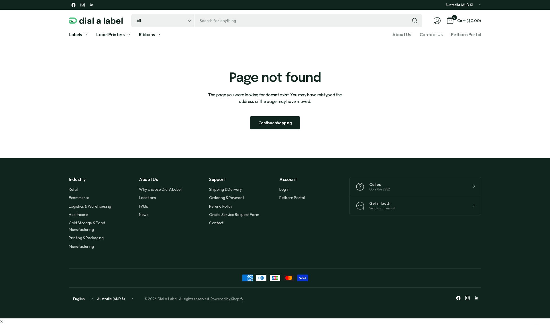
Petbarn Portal (466, 34)
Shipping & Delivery (225, 189)
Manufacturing (81, 246)
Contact (216, 222)
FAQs (143, 206)
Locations (147, 197)
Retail (73, 189)
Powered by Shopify (227, 298)
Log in (284, 189)
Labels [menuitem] (75, 34)
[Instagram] (82, 4)
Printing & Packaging (86, 237)
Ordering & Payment (226, 197)
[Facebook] (73, 4)
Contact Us (431, 34)
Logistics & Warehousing (90, 206)
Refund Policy (220, 206)
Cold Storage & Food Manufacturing (87, 226)
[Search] (415, 20)
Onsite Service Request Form (234, 214)
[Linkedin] (91, 4)
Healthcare (78, 214)
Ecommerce (79, 197)
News (144, 214)
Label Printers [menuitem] (110, 34)
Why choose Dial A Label (160, 189)
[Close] (1, 321)
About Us (401, 34)
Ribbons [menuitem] (147, 34)
